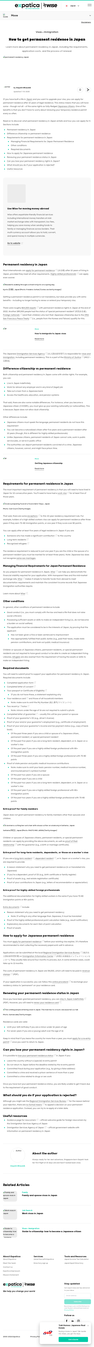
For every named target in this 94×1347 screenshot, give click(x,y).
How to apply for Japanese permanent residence (30, 153)
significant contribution (43, 535)
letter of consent (25, 686)
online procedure (60, 982)
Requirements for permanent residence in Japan (29, 137)
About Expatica (9, 1259)
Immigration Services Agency (31, 353)
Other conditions (19, 145)
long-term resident (23, 858)
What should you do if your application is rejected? (31, 165)
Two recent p (13, 706)
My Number (43, 702)
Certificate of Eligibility (33, 690)
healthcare (23, 395)
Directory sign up (41, 1263)
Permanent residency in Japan (21, 129)
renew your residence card (46, 1002)
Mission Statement (11, 1275)
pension (47, 395)
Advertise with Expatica (44, 1259)
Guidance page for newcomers (21, 1120)
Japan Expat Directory (73, 1263)
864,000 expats (29, 308)
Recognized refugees (17, 543)
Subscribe (78, 1302)
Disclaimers (86, 22)
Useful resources (15, 169)
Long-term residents (16, 539)
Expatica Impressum (11, 1271)
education (33, 395)
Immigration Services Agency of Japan (25, 1127)
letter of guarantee (26, 714)
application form (25, 682)
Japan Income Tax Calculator (76, 1259)
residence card (19, 698)
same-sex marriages (25, 558)
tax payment (58, 726)
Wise (53, 572)
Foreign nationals (11, 315)
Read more (39, 339)
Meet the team (9, 1263)
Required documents (20, 149)
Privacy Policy (68, 1310)
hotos (24, 706)
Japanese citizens (66, 106)
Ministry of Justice (72, 357)
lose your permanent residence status (35, 1055)
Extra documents (11, 907)
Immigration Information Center (37, 956)
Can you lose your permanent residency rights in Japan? (33, 161)
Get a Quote (73, 1339)
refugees (16, 657)
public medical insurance (57, 642)
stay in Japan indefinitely (72, 999)
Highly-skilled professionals (63, 274)
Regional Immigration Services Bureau (61, 952)
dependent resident (44, 858)
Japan (29, 99)
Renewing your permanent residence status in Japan (32, 157)
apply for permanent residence (40, 270)
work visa (62, 493)
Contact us (8, 1267)
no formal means (34, 1104)
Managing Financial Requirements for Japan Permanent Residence (42, 141)
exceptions (32, 516)
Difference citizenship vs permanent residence (28, 133)
